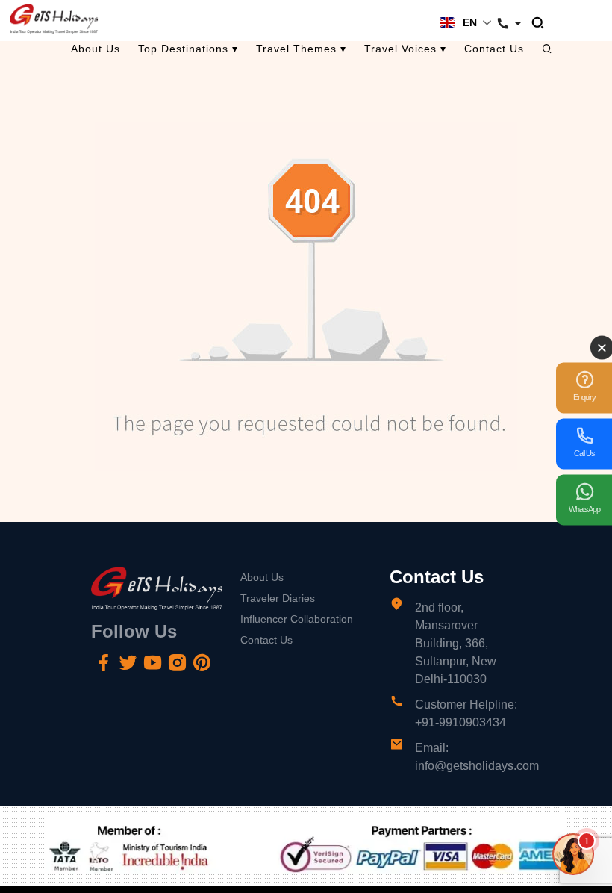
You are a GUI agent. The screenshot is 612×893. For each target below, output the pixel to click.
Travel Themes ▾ (301, 49)
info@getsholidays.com (477, 765)
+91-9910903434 (460, 722)
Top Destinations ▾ (188, 49)
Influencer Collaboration (296, 619)
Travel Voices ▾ (405, 49)
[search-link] (545, 23)
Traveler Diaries (277, 598)
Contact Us (494, 49)
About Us (95, 49)
